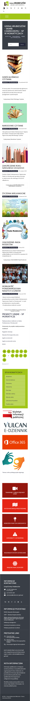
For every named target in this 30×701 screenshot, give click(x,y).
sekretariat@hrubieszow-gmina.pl (15, 595)
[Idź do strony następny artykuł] (25, 355)
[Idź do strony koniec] (4, 360)
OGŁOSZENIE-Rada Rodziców (11, 243)
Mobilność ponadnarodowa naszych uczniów (11, 288)
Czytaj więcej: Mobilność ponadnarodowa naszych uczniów (15, 310)
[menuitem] (15, 376)
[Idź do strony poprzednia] (9, 351)
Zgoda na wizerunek (7, 338)
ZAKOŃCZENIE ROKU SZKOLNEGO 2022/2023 (13, 166)
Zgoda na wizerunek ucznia (9, 341)
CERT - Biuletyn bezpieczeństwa (12, 614)
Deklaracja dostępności (10, 622)
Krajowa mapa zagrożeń (15, 567)
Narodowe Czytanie (12, 125)
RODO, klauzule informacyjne (11, 612)
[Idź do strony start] (4, 351)
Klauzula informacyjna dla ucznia (10, 335)
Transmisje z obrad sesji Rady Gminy (15, 493)
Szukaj (22, 44)
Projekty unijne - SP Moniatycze (13, 315)
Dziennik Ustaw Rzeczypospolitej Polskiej (13, 637)
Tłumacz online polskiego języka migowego (13, 472)
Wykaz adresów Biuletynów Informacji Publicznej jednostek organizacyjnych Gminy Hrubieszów (14, 619)
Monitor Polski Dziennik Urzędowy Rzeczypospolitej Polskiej (16, 641)
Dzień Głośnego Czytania (10, 78)
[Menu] (6, 16)
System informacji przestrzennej (15, 508)
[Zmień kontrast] (3, 8)
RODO (4, 344)
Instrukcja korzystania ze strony (12, 625)
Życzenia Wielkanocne (13, 193)
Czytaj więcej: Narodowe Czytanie (12, 139)
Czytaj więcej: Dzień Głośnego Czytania (13, 99)
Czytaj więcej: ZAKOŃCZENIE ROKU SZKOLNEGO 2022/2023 (15, 185)
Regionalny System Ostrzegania (15, 553)
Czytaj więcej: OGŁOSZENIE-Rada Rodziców (14, 260)
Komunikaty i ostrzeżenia (15, 538)
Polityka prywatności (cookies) (12, 627)
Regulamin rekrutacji (7, 332)
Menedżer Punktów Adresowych (15, 523)
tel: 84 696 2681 (11, 592)
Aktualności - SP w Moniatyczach (10, 82)
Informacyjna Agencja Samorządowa (16, 644)
